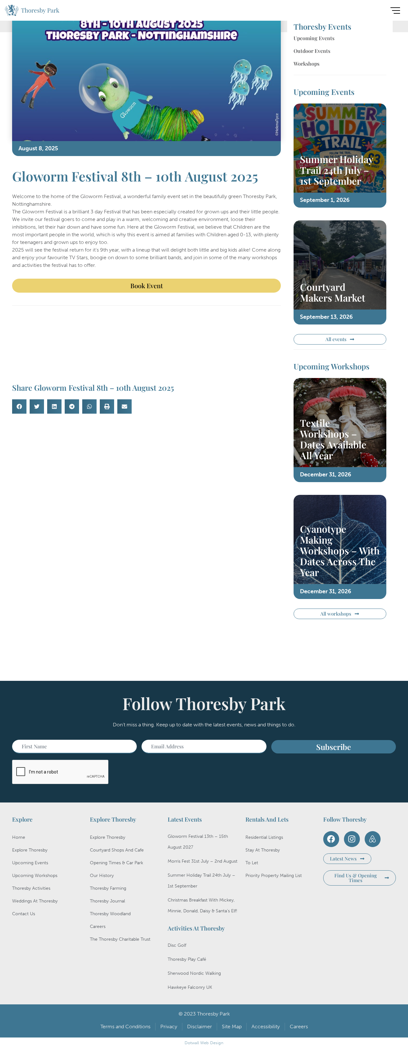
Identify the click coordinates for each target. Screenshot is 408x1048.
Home (18, 837)
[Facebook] (331, 839)
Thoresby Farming (108, 888)
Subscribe (333, 747)
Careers (98, 926)
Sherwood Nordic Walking (194, 973)
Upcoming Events (314, 38)
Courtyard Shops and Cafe (117, 850)
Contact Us (23, 913)
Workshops (306, 63)
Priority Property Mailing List (273, 875)
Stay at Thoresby (262, 850)
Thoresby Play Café (187, 959)
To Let (251, 863)
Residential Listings (264, 837)
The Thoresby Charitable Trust (120, 939)
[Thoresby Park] (32, 11)
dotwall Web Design (204, 1042)
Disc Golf (177, 945)
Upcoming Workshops (34, 875)
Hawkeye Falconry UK (190, 987)
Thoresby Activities (31, 888)
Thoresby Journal (107, 901)
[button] (19, 406)
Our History (102, 875)
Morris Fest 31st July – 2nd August (202, 861)
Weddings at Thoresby (35, 901)
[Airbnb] (373, 839)
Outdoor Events (312, 50)
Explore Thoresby (29, 850)
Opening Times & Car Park (116, 863)
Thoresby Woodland (110, 913)
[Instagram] (352, 839)
